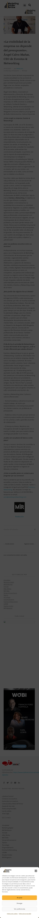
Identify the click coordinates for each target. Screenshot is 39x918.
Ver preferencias (19, 909)
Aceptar (19, 898)
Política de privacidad (25, 913)
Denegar (19, 903)
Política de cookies (12, 913)
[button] (36, 871)
